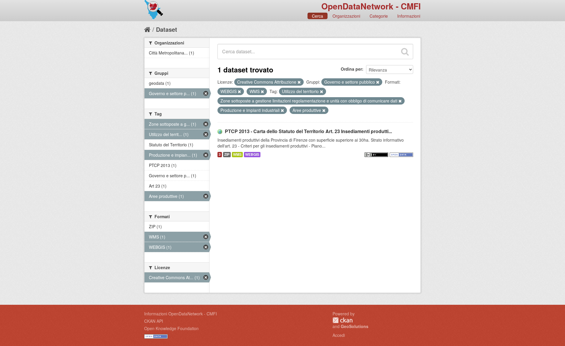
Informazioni (408, 16)
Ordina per (351, 69)
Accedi (339, 335)
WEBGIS (252, 154)
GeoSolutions (354, 326)
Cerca (317, 16)
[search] (405, 51)
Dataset (166, 29)
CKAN (343, 320)
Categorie (379, 16)
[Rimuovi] (299, 82)
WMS (237, 154)
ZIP (227, 154)
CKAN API (153, 321)
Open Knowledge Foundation (171, 328)
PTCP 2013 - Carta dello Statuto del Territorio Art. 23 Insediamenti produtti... (308, 131)
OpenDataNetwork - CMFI (371, 6)
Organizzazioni (346, 16)
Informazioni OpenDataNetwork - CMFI (180, 314)
